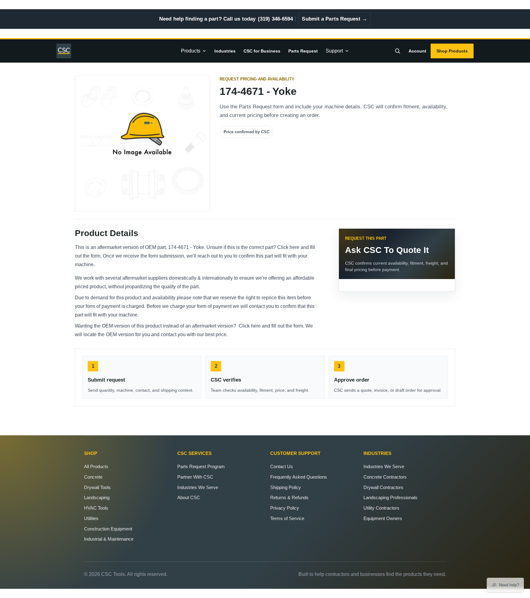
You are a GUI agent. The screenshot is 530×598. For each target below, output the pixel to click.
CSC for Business (262, 51)
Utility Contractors (381, 508)
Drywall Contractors (383, 487)
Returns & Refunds (289, 497)
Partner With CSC (195, 477)
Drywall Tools (97, 487)
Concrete (93, 477)
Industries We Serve (197, 487)
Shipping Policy (285, 487)
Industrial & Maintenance (108, 539)
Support (334, 50)
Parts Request (303, 51)
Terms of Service (287, 518)
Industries (225, 51)
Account (417, 51)
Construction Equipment (108, 528)
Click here (288, 247)
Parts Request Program (201, 466)
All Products (96, 466)
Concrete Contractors (385, 477)
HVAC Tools (96, 508)
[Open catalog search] (397, 51)
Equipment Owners (382, 518)
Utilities (91, 518)
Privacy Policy (284, 508)
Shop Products (452, 51)
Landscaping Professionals (390, 497)
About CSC (188, 497)
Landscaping (96, 497)
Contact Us (281, 466)
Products (190, 50)
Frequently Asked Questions (298, 477)
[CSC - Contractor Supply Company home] (66, 51)
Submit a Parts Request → (334, 19)
